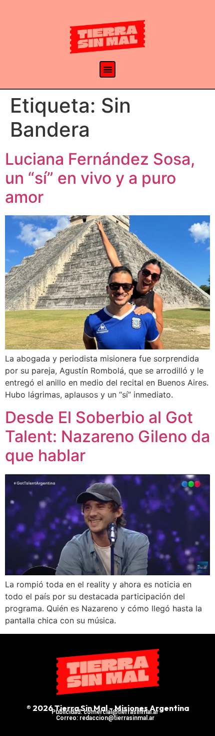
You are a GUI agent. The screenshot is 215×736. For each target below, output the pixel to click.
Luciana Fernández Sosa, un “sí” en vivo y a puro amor (100, 178)
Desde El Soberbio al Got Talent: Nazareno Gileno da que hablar (107, 437)
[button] (108, 69)
